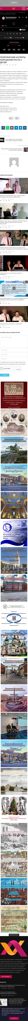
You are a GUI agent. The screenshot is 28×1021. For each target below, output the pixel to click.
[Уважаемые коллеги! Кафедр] (14, 615)
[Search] (23, 8)
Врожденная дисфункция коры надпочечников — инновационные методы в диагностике (13, 196)
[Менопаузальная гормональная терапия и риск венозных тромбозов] (26, 149)
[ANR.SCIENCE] (14, 9)
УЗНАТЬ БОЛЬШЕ (5, 976)
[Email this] (12, 128)
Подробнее (4, 1014)
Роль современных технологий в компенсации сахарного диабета (14, 140)
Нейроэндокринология (11, 12)
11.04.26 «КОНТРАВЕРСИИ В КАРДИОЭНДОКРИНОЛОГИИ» (8, 993)
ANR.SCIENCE (4, 199)
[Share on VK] (25, 128)
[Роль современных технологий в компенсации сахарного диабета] (2, 140)
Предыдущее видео (5, 136)
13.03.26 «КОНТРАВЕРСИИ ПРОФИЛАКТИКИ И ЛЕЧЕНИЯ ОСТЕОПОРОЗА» (12, 986)
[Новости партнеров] (14, 533)
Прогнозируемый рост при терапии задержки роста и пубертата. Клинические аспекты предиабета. (14, 299)
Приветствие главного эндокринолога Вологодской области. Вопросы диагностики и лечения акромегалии (13, 222)
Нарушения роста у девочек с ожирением (11, 323)
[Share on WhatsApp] (7, 128)
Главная (2, 12)
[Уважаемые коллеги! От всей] (14, 808)
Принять (14, 1018)
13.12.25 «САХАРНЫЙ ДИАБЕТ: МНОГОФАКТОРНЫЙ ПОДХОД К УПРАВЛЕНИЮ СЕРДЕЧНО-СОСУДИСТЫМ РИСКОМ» (17, 1001)
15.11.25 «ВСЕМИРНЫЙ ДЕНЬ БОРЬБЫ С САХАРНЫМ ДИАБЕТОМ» (14, 5)
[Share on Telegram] (20, 128)
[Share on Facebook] (3, 128)
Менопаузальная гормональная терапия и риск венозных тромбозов (12, 149)
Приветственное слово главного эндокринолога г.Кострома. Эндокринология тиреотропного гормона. (14, 248)
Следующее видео (23, 145)
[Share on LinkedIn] (16, 128)
